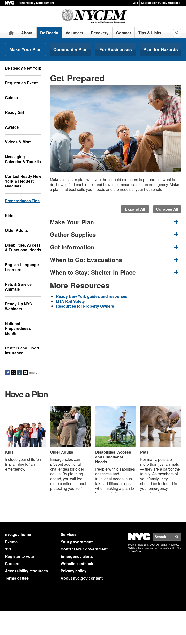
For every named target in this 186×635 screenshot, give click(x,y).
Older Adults (16, 230)
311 (135, 2)
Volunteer (74, 33)
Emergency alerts (77, 556)
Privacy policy (73, 570)
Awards (12, 127)
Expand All (135, 209)
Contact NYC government (84, 549)
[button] (115, 221)
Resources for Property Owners (85, 306)
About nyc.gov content (82, 578)
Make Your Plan (25, 49)
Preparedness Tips (22, 200)
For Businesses (115, 49)
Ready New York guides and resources (91, 296)
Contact (123, 33)
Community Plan (70, 49)
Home (11, 32)
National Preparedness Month (18, 328)
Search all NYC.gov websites (160, 2)
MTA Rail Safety (70, 301)
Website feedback (77, 563)
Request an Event (21, 82)
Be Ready (49, 33)
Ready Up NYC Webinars (18, 306)
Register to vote (19, 556)
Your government (77, 541)
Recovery (99, 33)
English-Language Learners (22, 267)
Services (69, 534)
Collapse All (167, 209)
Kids (9, 215)
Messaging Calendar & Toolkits (23, 159)
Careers (12, 563)
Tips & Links (149, 33)
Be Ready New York (23, 68)
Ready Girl (14, 112)
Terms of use (17, 578)
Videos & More (18, 142)
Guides (11, 97)
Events (11, 541)
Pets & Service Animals (18, 286)
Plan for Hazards (160, 49)
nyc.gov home (18, 534)
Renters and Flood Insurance (22, 350)
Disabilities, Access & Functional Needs (23, 247)
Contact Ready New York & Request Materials (23, 181)
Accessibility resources (26, 570)
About (26, 33)
